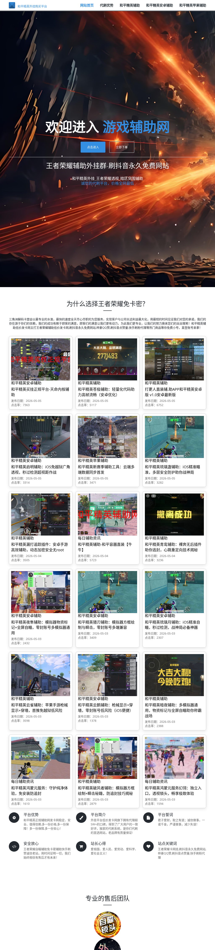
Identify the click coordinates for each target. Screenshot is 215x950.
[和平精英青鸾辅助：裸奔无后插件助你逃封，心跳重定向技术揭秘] (174, 514)
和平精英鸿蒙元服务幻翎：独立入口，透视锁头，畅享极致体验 (173, 790)
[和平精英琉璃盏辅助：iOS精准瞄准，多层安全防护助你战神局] (174, 436)
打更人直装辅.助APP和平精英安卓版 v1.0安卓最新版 (173, 392)
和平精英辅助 (130, 7)
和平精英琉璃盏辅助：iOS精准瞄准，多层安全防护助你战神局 (172, 469)
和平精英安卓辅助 (159, 7)
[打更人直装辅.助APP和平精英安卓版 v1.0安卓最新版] (174, 359)
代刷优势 (106, 7)
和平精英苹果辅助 (192, 7)
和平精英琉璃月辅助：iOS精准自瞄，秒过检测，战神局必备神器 (172, 625)
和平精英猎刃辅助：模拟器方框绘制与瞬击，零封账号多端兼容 (106, 625)
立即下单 (122, 147)
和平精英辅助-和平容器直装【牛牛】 (105, 547)
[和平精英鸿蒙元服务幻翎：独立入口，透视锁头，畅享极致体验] (174, 758)
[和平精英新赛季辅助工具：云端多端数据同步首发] (107, 436)
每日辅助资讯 (89, 538)
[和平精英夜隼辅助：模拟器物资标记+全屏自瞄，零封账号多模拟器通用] (40, 592)
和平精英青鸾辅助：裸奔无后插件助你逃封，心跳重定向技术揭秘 (173, 547)
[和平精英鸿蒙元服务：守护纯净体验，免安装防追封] (40, 758)
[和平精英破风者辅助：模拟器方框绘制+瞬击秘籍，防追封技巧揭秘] (107, 758)
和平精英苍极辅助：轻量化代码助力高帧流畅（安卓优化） (106, 392)
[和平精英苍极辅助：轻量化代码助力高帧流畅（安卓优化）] (107, 359)
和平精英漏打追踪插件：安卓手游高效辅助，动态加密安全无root (39, 547)
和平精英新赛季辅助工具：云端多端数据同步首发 (106, 469)
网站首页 (87, 7)
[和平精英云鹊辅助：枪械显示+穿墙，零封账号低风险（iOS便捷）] (107, 675)
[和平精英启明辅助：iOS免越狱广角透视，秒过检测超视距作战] (40, 436)
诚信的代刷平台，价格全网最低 (107, 183)
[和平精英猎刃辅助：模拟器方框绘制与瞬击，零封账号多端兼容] (107, 592)
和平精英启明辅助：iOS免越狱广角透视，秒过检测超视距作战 (40, 469)
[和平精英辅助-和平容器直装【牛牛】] (107, 514)
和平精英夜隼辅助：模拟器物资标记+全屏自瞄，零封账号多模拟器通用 (40, 627)
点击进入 (93, 147)
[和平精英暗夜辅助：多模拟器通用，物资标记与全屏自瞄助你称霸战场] (174, 675)
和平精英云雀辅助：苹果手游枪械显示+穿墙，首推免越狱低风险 (39, 707)
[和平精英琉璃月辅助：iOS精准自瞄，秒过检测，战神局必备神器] (174, 592)
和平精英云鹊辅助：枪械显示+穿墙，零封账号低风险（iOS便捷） (105, 707)
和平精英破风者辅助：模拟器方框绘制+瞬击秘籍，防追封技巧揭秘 (106, 790)
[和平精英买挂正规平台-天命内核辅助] (40, 359)
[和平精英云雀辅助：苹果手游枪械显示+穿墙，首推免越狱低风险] (40, 675)
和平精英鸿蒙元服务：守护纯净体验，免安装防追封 (39, 790)
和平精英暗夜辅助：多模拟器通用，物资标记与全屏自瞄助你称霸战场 (173, 710)
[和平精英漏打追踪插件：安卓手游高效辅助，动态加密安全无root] (40, 514)
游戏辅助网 (136, 126)
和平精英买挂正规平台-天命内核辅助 (40, 392)
